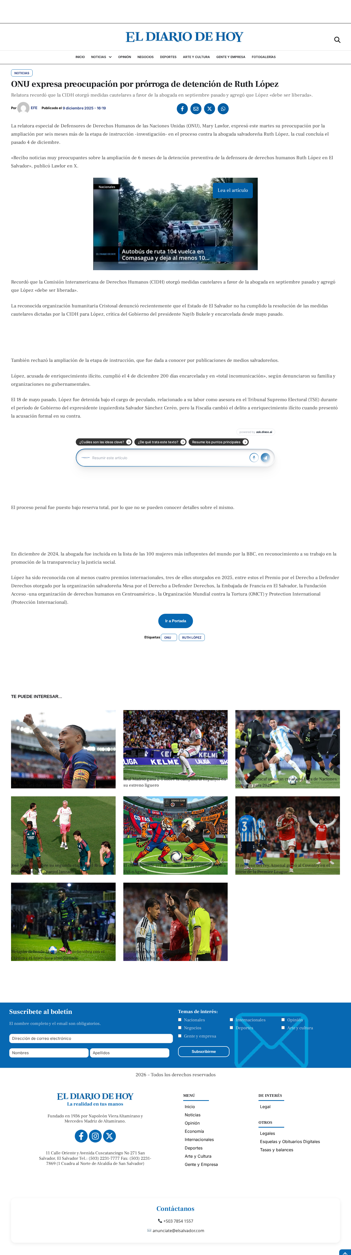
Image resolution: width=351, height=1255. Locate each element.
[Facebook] (182, 108)
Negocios (192, 1028)
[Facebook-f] (81, 1136)
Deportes (244, 1028)
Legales (267, 1133)
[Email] (195, 108)
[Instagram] (95, 1136)
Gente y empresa (200, 1036)
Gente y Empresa (201, 1164)
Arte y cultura (300, 1028)
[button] (337, 39)
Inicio (190, 1106)
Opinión (295, 1020)
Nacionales (194, 1020)
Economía (194, 1131)
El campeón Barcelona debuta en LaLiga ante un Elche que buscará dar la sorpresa (63, 782)
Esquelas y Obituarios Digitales (290, 1141)
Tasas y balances (276, 1149)
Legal (265, 1106)
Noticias (192, 1114)
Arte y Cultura (198, 1156)
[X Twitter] (209, 108)
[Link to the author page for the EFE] (23, 108)
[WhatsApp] (223, 108)
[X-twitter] (109, 1136)
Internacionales (251, 1020)
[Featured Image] (287, 787)
